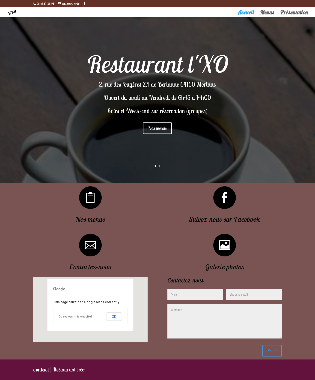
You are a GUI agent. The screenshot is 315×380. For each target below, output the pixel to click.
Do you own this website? (75, 316)
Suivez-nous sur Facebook (224, 219)
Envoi (272, 350)
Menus (267, 13)
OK (114, 316)
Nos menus (157, 128)
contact (41, 369)
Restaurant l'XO (157, 64)
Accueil (246, 13)
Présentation (294, 13)
